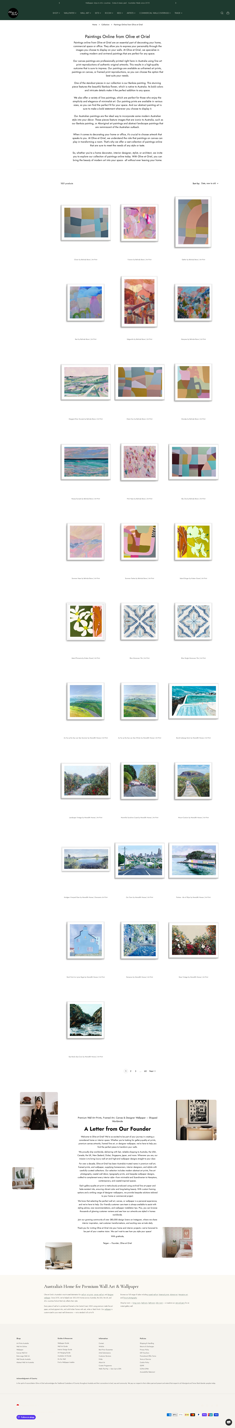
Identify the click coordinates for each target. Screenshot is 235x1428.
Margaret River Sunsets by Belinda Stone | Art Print (86, 419)
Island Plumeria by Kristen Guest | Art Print (86, 658)
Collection (105, 24)
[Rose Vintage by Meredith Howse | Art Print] (193, 939)
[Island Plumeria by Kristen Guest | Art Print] (86, 620)
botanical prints (164, 1294)
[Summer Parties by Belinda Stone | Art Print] (139, 540)
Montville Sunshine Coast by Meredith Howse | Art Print (139, 817)
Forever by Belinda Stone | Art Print (139, 259)
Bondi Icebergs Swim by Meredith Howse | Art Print (193, 738)
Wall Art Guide (63, 1346)
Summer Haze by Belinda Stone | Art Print (86, 578)
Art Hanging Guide (64, 1353)
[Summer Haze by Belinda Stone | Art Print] (86, 540)
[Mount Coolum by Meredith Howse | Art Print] (193, 779)
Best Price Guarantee (106, 1349)
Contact (101, 1343)
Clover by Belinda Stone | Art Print (85, 259)
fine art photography (130, 1298)
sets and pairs (180, 1303)
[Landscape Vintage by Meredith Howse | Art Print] (86, 779)
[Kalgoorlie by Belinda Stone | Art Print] (139, 301)
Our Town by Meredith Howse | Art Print (139, 897)
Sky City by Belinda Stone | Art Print (193, 499)
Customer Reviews (105, 1356)
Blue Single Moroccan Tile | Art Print (193, 658)
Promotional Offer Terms (148, 1356)
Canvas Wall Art (22, 1353)
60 (145, 1071)
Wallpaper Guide (63, 1343)
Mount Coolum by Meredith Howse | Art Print (193, 817)
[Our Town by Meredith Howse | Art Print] (139, 859)
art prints (90, 1294)
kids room (159, 1303)
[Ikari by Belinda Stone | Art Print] (86, 301)
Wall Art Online (22, 1346)
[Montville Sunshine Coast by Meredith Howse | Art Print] (139, 779)
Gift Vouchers (144, 1353)
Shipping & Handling (147, 1343)
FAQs (100, 1359)
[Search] (222, 13)
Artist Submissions (105, 1353)
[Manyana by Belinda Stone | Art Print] (193, 301)
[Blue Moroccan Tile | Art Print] (139, 620)
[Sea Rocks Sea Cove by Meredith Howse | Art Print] (86, 1018)
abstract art (173, 1294)
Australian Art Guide (64, 1356)
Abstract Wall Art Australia (25, 1362)
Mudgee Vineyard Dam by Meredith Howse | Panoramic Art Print (85, 897)
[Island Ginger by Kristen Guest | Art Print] (193, 540)
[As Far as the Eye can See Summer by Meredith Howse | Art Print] (86, 699)
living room (136, 1303)
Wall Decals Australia (23, 1359)
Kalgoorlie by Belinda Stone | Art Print (139, 339)
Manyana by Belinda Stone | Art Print (193, 339)
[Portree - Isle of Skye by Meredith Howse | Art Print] (193, 859)
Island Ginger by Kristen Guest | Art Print (193, 578)
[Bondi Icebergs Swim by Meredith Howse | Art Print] (193, 699)
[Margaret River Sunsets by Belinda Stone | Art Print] (86, 380)
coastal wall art (153, 1294)
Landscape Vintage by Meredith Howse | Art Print (85, 817)
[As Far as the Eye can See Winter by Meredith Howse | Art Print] (139, 699)
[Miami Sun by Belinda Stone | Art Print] (139, 380)
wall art (83, 1294)
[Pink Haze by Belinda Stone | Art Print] (139, 460)
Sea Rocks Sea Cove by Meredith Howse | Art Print (86, 1057)
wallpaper (108, 1309)
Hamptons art (183, 1294)
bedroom (144, 1303)
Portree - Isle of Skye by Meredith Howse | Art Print (193, 897)
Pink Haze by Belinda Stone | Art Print (139, 499)
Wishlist (101, 1346)
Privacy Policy (144, 1349)
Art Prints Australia (23, 1343)
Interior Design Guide (65, 1349)
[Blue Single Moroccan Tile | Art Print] (193, 620)
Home (94, 24)
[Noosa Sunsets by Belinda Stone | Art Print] (86, 460)
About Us (102, 1362)
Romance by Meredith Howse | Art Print (139, 977)
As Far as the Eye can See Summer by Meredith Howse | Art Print (86, 738)
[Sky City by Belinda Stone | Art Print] (193, 460)
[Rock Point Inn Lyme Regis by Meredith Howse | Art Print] (86, 939)
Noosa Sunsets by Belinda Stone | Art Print (85, 499)
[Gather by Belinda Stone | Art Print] (193, 221)
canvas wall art (99, 1294)
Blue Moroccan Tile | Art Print (139, 658)
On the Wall (62, 1359)
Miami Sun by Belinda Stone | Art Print (139, 419)
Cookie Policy (144, 1362)
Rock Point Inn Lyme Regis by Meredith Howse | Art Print (86, 977)
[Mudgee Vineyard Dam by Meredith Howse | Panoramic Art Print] (86, 859)
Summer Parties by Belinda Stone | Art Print (139, 578)
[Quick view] (107, 193)
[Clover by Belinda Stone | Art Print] (86, 221)
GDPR (142, 1365)
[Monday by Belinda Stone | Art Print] (193, 380)
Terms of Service (145, 1359)
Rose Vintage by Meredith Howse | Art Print (193, 977)
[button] (59, 3)
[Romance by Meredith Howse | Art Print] (139, 939)
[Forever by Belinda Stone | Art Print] (139, 221)
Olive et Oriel (30, 1411)
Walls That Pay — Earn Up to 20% (110, 1369)
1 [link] (125, 1071)
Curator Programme (105, 1365)
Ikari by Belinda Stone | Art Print (85, 339)
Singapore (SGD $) (28, 1405)
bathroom (151, 1303)
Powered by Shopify (46, 1411)
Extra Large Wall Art (23, 1356)
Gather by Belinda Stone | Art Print (193, 259)
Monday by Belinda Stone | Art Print (193, 419)
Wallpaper (20, 1349)
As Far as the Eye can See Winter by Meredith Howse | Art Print (139, 738)
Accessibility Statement (147, 1372)
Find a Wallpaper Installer (66, 1362)
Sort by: (196, 183)
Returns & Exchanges (147, 1346)
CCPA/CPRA (144, 1369)
